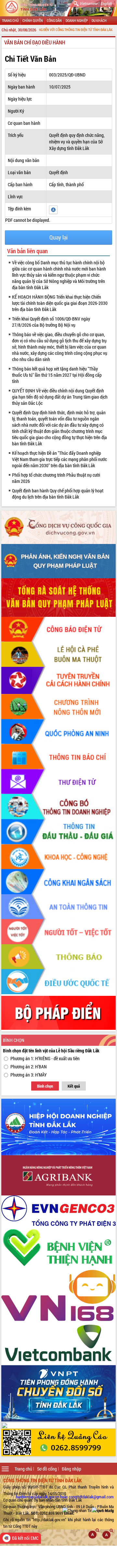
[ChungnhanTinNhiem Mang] (88, 1510)
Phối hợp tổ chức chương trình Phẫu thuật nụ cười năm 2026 (56, 478)
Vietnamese (89, 3)
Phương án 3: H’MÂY (28, 1075)
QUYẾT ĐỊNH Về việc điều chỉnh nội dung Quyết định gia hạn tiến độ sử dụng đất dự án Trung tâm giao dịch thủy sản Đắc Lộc (60, 396)
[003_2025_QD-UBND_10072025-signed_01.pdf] (53, 209)
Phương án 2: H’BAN (28, 1066)
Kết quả (74, 1086)
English (106, 3)
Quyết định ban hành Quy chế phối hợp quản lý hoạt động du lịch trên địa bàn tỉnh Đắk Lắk (57, 493)
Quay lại (58, 237)
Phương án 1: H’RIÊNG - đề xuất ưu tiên (45, 1058)
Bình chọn (45, 1086)
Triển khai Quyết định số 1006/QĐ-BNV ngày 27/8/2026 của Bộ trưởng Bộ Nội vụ (51, 322)
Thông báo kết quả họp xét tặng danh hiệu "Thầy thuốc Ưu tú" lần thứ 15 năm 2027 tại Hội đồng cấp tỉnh (57, 375)
